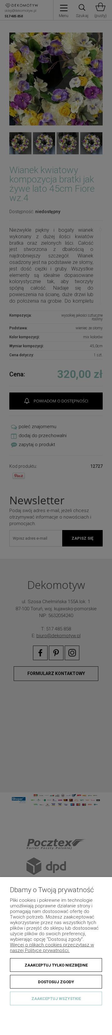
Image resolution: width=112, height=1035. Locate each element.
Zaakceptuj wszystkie (56, 998)
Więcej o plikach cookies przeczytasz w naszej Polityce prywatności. (52, 947)
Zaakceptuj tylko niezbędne (56, 965)
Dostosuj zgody (56, 982)
